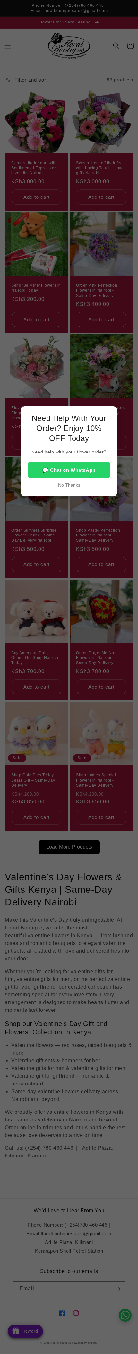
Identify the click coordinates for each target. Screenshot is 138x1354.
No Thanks (69, 485)
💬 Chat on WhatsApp (69, 470)
